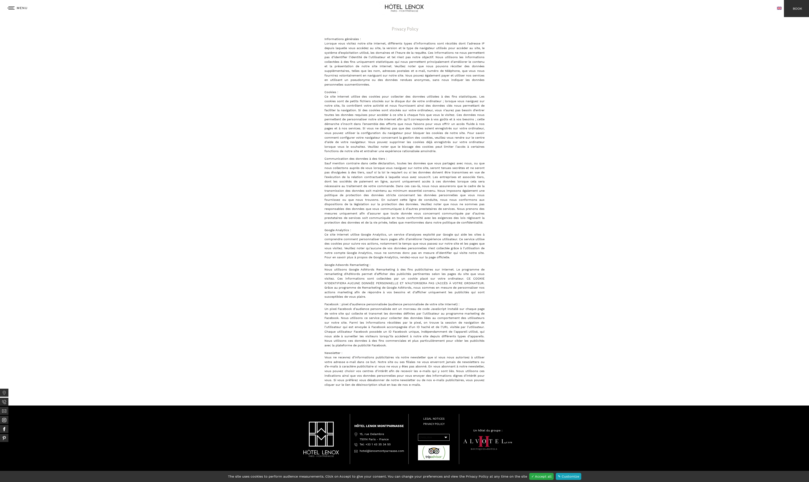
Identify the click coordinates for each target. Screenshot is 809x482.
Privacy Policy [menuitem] (434, 424)
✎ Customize (568, 476)
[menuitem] (4, 393)
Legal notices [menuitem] (434, 418)
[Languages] (779, 8)
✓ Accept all (541, 476)
